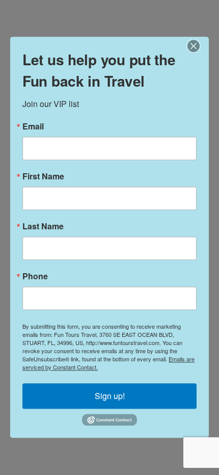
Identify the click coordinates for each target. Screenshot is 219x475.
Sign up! (110, 396)
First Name (43, 176)
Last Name (43, 226)
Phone (35, 276)
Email (33, 126)
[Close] (200, 46)
